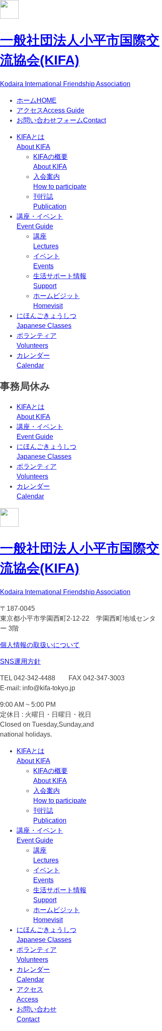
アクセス (50, 110)
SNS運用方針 (20, 661)
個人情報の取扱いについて (40, 644)
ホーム (36, 100)
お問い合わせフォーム (61, 120)
